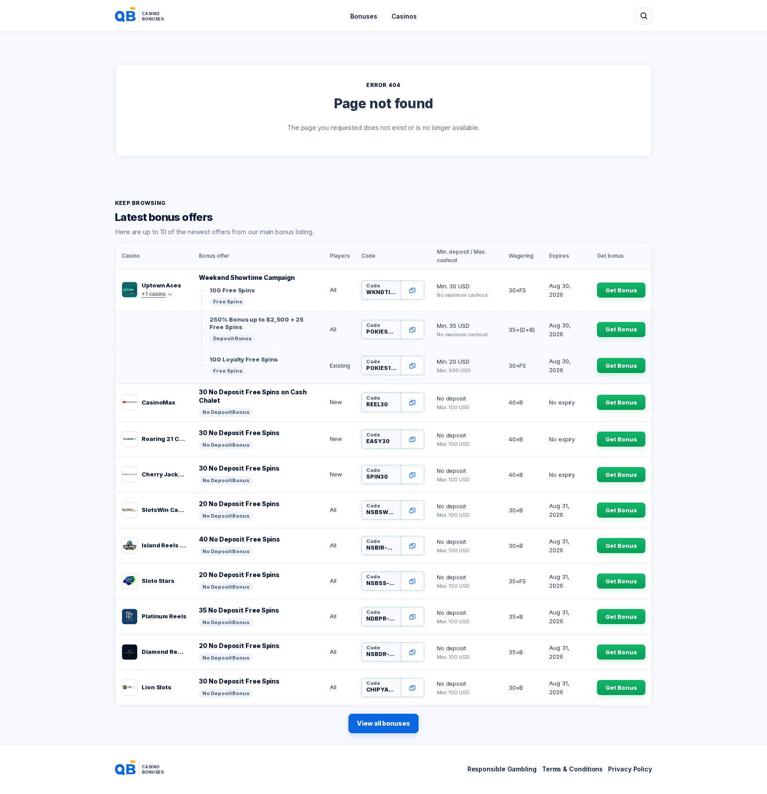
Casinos (404, 16)
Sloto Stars (158, 580)
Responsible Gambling (502, 769)
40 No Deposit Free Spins (239, 539)
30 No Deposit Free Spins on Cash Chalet (252, 396)
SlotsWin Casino (164, 509)
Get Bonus (621, 290)
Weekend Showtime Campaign (247, 277)
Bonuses (363, 16)
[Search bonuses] (643, 16)
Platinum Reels (164, 616)
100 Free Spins (232, 290)
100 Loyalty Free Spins (244, 359)
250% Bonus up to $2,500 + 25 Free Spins (256, 323)
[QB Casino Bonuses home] (146, 16)
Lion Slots (156, 687)
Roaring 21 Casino (164, 438)
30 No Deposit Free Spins (239, 432)
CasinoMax (158, 402)
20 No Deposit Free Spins (239, 503)
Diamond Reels (164, 651)
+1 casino (154, 294)
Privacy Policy (630, 769)
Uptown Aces (161, 285)
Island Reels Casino (164, 545)
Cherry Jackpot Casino (164, 474)
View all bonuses (383, 723)
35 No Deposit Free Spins (239, 610)
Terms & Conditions (572, 769)
